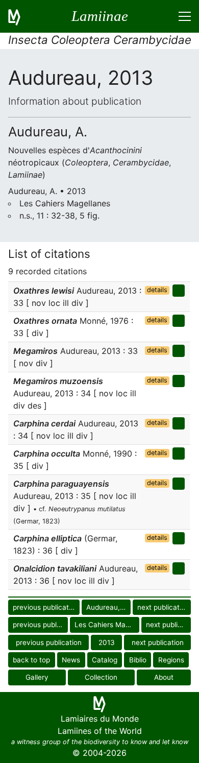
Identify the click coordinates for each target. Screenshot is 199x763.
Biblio (137, 660)
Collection (101, 677)
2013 (106, 642)
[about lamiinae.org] (20, 16)
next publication (163, 607)
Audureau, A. (107, 607)
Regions (171, 660)
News (71, 660)
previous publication (46, 607)
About (163, 677)
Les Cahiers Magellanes (106, 625)
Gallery (37, 677)
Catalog (104, 660)
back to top (31, 660)
